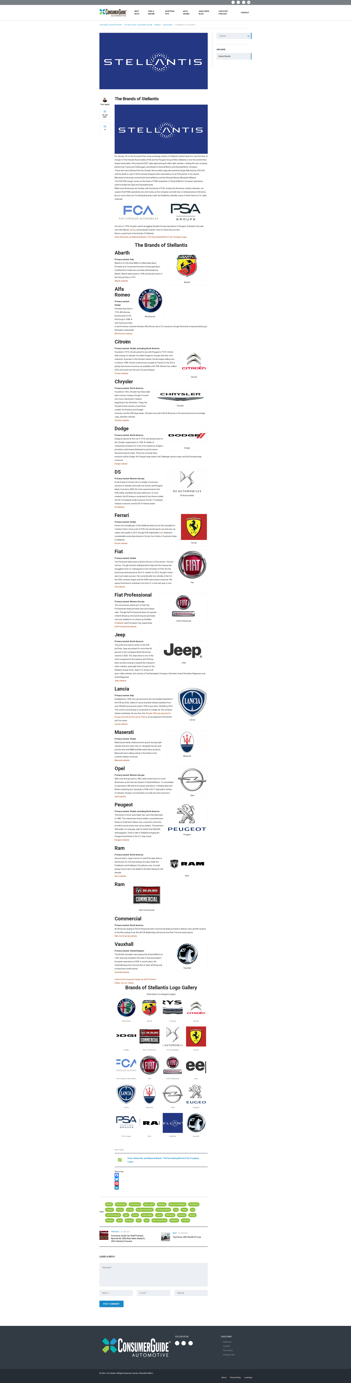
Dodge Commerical (144, 1210)
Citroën (120, 1210)
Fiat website (120, 587)
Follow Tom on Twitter (124, 983)
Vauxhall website (122, 972)
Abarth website (121, 281)
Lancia (135, 1215)
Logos (159, 1215)
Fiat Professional (113, 1215)
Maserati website (122, 760)
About (223, 1377)
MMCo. (150, 1373)
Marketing (170, 1215)
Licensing (248, 1377)
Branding (161, 1204)
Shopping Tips (169, 12)
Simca (132, 230)
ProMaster (119, 623)
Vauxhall (185, 1220)
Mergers (109, 1220)
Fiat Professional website (125, 626)
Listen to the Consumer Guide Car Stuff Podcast (135, 979)
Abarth (109, 1204)
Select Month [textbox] (224, 56)
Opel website (120, 796)
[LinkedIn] (161, 1187)
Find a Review (151, 12)
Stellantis (174, 1220)
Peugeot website (122, 840)
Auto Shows (186, 12)
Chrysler (109, 1210)
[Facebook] (161, 1175)
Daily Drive (227, 1342)
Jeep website (120, 681)
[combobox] (234, 56)
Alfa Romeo (121, 1204)
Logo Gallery (147, 1215)
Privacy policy (235, 1377)
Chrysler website (122, 420)
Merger (192, 1215)
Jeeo (126, 1215)
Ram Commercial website (126, 936)
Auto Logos (149, 1204)
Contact (245, 13)
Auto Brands (135, 1204)
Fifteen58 (142, 1373)
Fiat (192, 1210)
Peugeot (129, 1220)
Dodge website (121, 464)
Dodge (130, 1210)
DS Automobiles (163, 1210)
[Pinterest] (161, 1183)
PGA (138, 1220)
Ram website (120, 876)
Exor (161, 533)
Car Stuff (226, 1346)
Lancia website (121, 724)
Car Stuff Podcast (223, 12)
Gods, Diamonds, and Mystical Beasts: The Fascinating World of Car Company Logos (151, 237)
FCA (175, 1210)
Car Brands (193, 1204)
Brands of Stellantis (177, 1204)
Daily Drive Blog (204, 12)
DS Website (119, 507)
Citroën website (121, 373)
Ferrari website (121, 543)
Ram (146, 1220)
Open (119, 1220)
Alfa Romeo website (123, 334)
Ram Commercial (159, 1220)
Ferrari (184, 1210)
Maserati (181, 1215)
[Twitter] (161, 1179)
